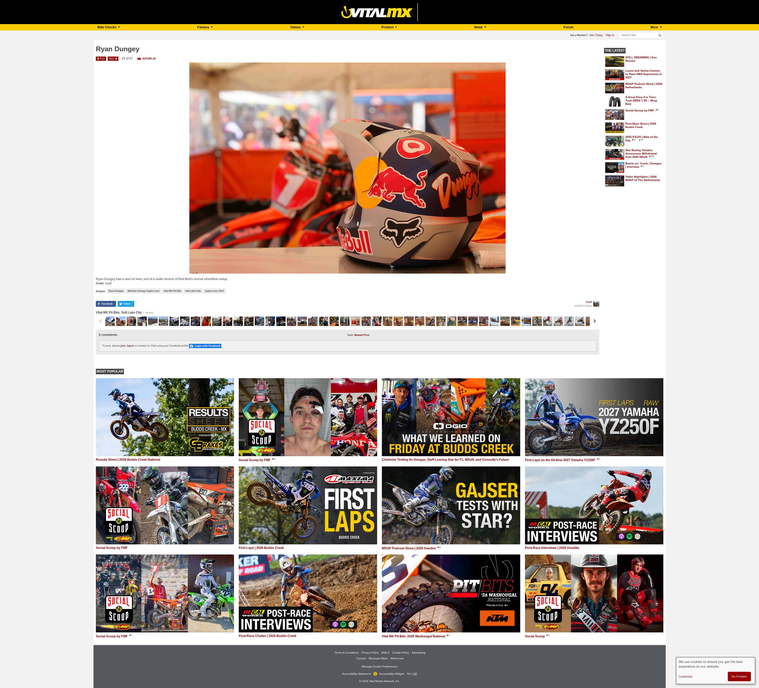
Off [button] (415, 673)
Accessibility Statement (356, 673)
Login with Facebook (207, 345)
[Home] (377, 11)
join (123, 345)
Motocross (397, 658)
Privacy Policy (370, 652)
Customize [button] (685, 676)
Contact (361, 658)
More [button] (654, 27)
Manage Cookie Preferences (379, 666)
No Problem (739, 676)
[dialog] (715, 670)
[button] (347, 168)
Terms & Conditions (346, 652)
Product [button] (387, 27)
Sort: (350, 335)
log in (130, 345)
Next (111, 58)
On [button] (409, 673)
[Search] (660, 35)
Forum (568, 27)
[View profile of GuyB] (596, 304)
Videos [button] (295, 27)
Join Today (596, 35)
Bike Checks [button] (107, 27)
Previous (100, 321)
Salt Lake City (193, 291)
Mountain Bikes (378, 658)
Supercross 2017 (214, 291)
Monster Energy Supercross (144, 291)
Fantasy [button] (203, 27)
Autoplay (149, 58)
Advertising (419, 652)
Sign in (610, 35)
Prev (102, 58)
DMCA (385, 652)
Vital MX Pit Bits (172, 291)
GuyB (589, 302)
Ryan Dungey (116, 291)
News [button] (478, 27)
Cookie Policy (400, 652)
